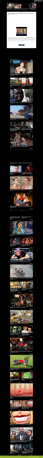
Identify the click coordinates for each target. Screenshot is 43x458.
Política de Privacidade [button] (25, 456)
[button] (8, 15)
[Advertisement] (21, 21)
